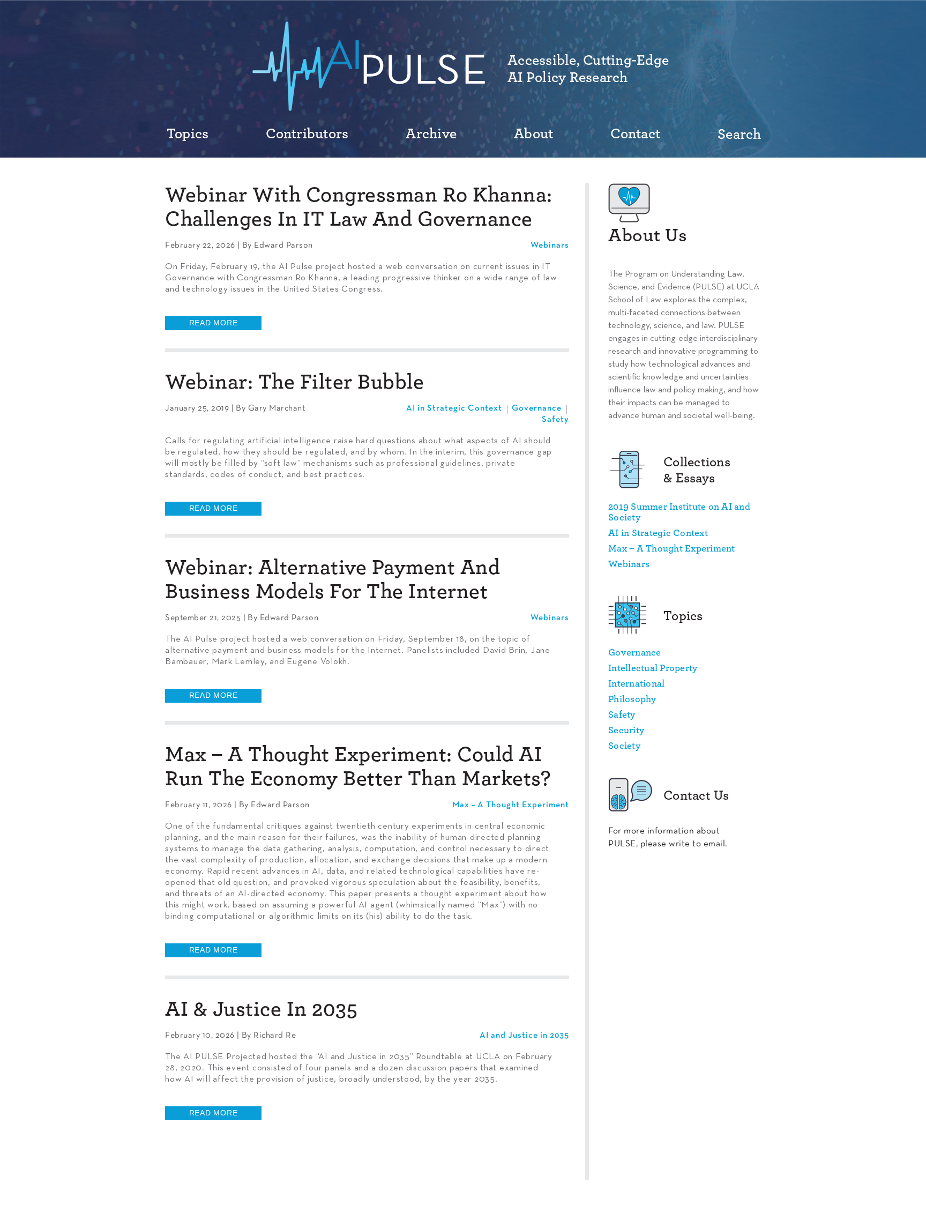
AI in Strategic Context (454, 408)
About (533, 133)
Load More (367, 1155)
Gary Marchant (276, 408)
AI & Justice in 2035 (261, 1009)
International (636, 684)
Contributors (307, 133)
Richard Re (274, 1035)
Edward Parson (283, 245)
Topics (188, 133)
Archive (431, 133)
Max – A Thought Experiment (510, 805)
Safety (555, 419)
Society (624, 746)
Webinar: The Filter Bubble (294, 382)
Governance (537, 408)
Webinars (550, 245)
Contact (635, 133)
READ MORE (213, 322)
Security (626, 730)
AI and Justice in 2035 (524, 1035)
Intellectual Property (652, 668)
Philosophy (632, 699)
